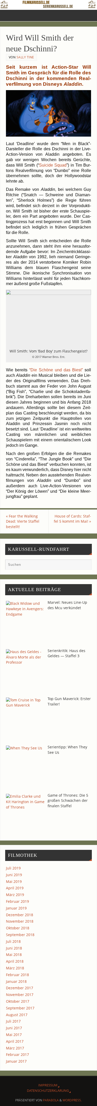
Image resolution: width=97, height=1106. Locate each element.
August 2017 (16, 1014)
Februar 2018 (17, 974)
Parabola (51, 1100)
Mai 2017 (14, 1034)
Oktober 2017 (17, 1001)
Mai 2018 (14, 954)
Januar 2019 (16, 908)
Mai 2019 (14, 881)
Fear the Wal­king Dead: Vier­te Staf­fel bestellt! (22, 521)
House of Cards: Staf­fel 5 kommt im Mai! (72, 519)
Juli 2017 (13, 1021)
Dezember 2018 (19, 914)
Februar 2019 (17, 901)
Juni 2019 (14, 874)
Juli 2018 (13, 941)
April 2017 (15, 1041)
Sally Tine (25, 57)
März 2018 (15, 968)
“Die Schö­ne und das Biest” (56, 370)
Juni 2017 (14, 1027)
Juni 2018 (14, 948)
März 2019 (15, 894)
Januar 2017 (16, 1061)
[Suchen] (85, 565)
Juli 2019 (13, 868)
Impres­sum (47, 1085)
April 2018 (15, 961)
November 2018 (19, 921)
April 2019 (15, 887)
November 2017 (19, 994)
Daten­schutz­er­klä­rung (48, 1090)
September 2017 (20, 1008)
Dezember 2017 (19, 987)
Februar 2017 (17, 1054)
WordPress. (72, 1100)
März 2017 (15, 1048)
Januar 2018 (16, 981)
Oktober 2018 (17, 927)
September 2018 (20, 934)
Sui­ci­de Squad (52, 165)
